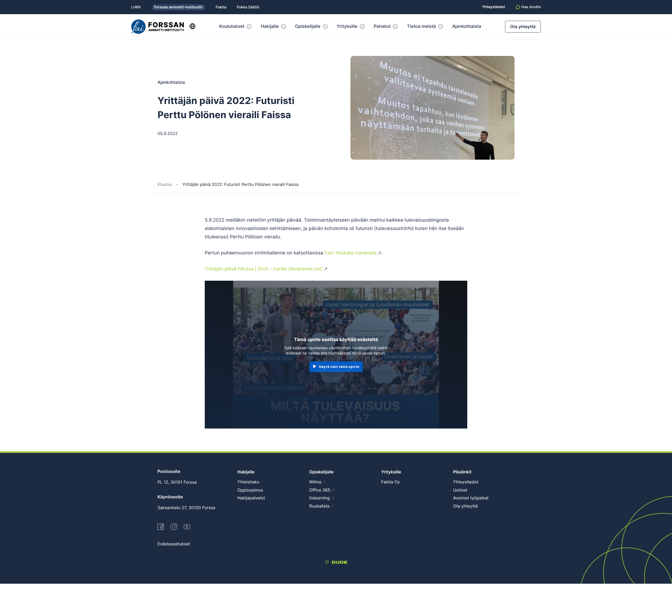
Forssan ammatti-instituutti (178, 7)
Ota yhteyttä (523, 26)
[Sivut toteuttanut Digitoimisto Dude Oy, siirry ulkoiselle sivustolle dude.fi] (336, 563)
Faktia (221, 7)
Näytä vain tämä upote (339, 366)
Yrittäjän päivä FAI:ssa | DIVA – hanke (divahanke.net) (264, 269)
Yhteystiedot (493, 7)
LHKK (136, 7)
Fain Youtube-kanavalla (350, 253)
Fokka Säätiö (248, 7)
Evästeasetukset (174, 543)
